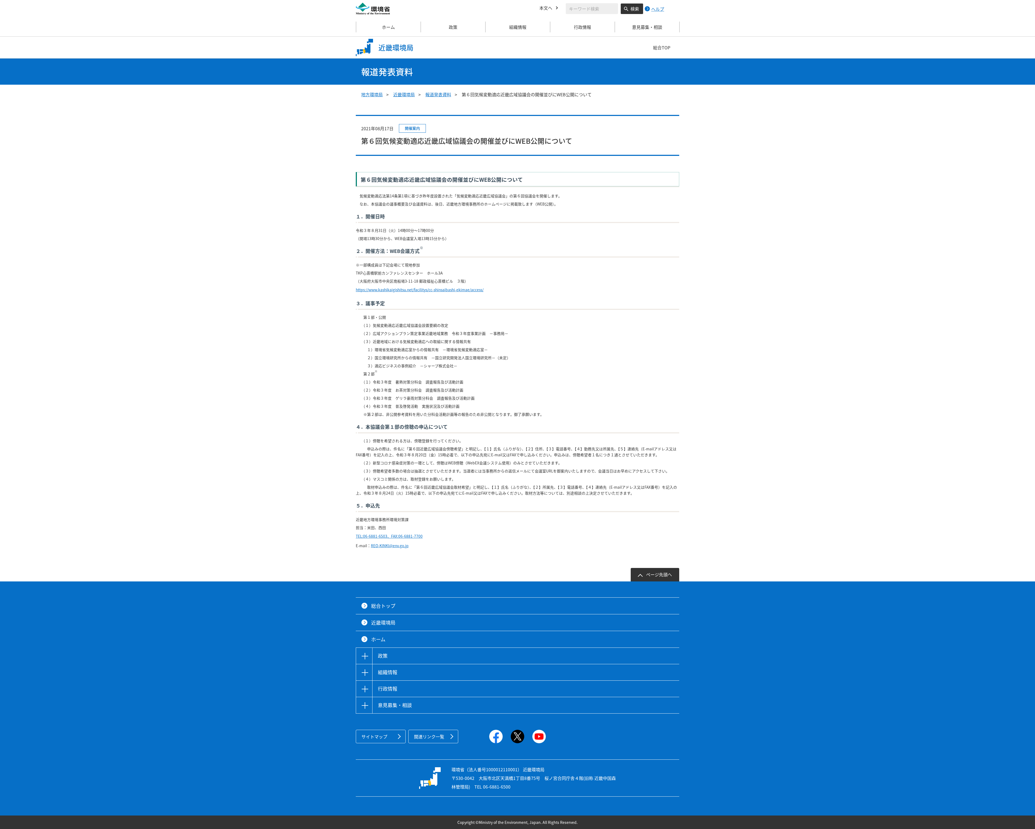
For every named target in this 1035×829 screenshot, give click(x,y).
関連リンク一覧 (429, 736)
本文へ (545, 8)
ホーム (388, 27)
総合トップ (383, 605)
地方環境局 (372, 94)
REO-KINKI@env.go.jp (390, 545)
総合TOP (661, 47)
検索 (634, 8)
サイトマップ (374, 736)
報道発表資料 (438, 94)
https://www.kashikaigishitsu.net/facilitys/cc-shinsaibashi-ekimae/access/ (420, 289)
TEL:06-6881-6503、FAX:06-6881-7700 (389, 536)
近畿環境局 (404, 94)
